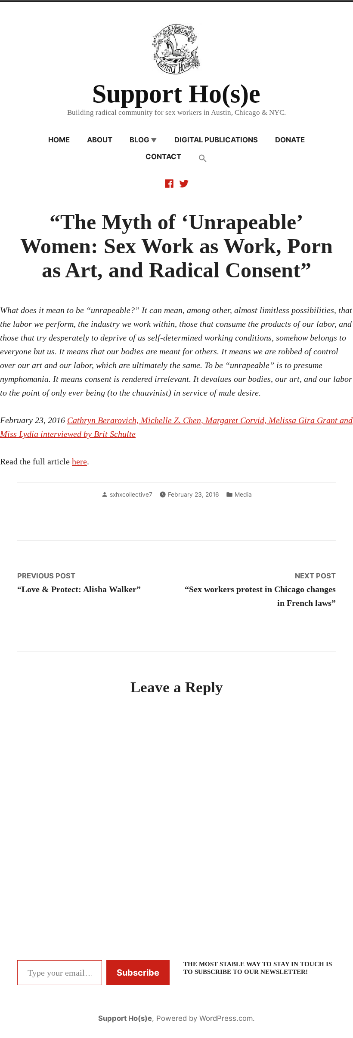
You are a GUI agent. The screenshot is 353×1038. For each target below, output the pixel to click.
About (99, 139)
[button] (203, 159)
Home (59, 139)
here (79, 461)
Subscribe (138, 972)
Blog (139, 139)
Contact (163, 156)
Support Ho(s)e (176, 94)
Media (243, 494)
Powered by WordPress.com (204, 1018)
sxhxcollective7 (131, 494)
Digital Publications (216, 139)
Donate (290, 139)
